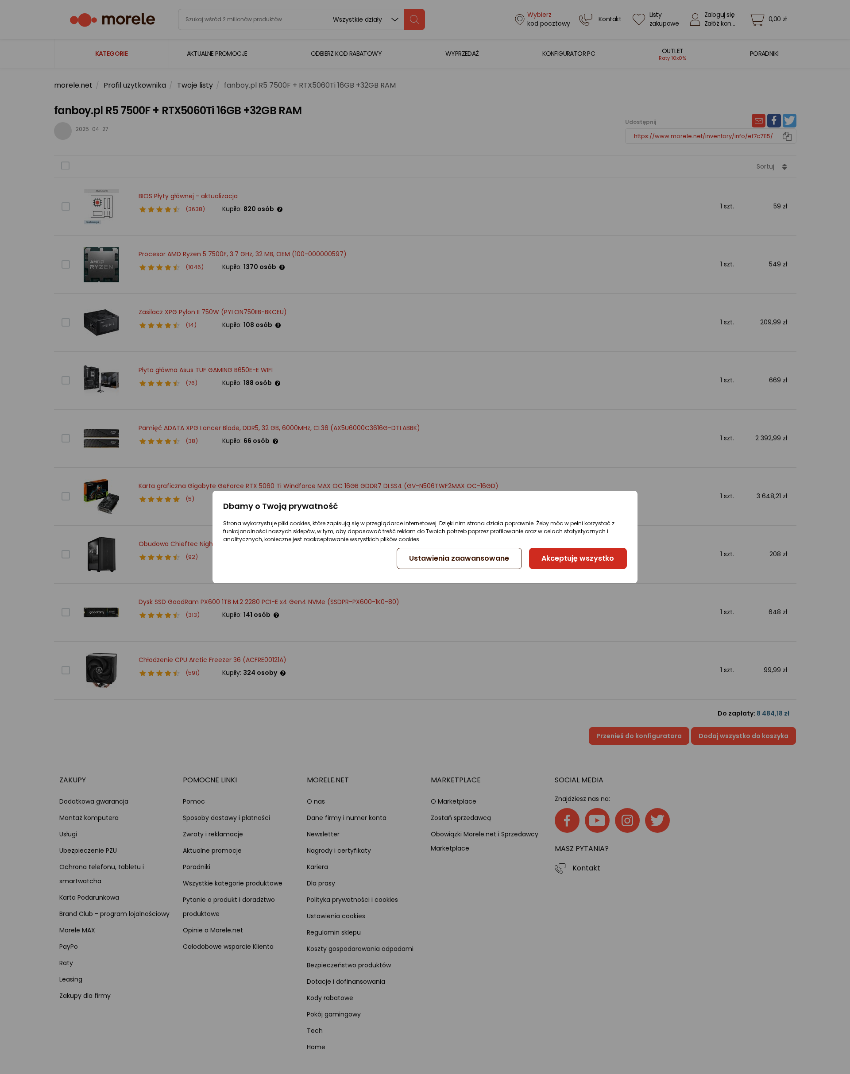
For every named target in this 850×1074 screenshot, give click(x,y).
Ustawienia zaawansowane (459, 558)
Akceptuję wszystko (577, 558)
